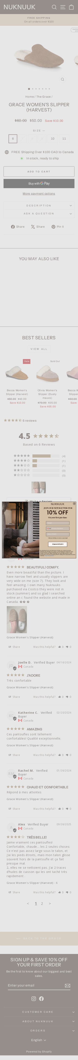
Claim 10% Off (57, 544)
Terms (52, 555)
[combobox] (48, 528)
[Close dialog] (74, 503)
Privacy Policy (47, 555)
